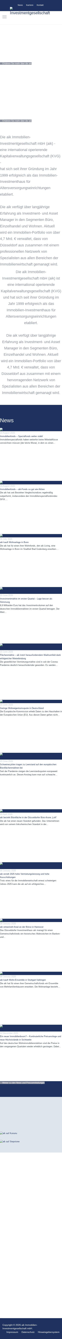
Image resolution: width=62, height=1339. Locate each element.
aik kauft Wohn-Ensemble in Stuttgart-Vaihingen (23, 980)
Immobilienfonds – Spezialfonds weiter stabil (21, 436)
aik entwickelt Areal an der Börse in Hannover (21, 927)
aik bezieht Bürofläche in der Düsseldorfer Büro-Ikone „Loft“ (28, 817)
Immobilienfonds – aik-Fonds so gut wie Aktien (22, 489)
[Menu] (4, 17)
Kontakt (40, 5)
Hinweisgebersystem (49, 1332)
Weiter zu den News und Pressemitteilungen (23, 1083)
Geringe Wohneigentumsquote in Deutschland (22, 708)
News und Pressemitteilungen (14, 446)
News (20, 5)
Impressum (12, 1332)
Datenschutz (28, 1332)
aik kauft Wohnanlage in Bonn (14, 542)
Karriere (29, 5)
